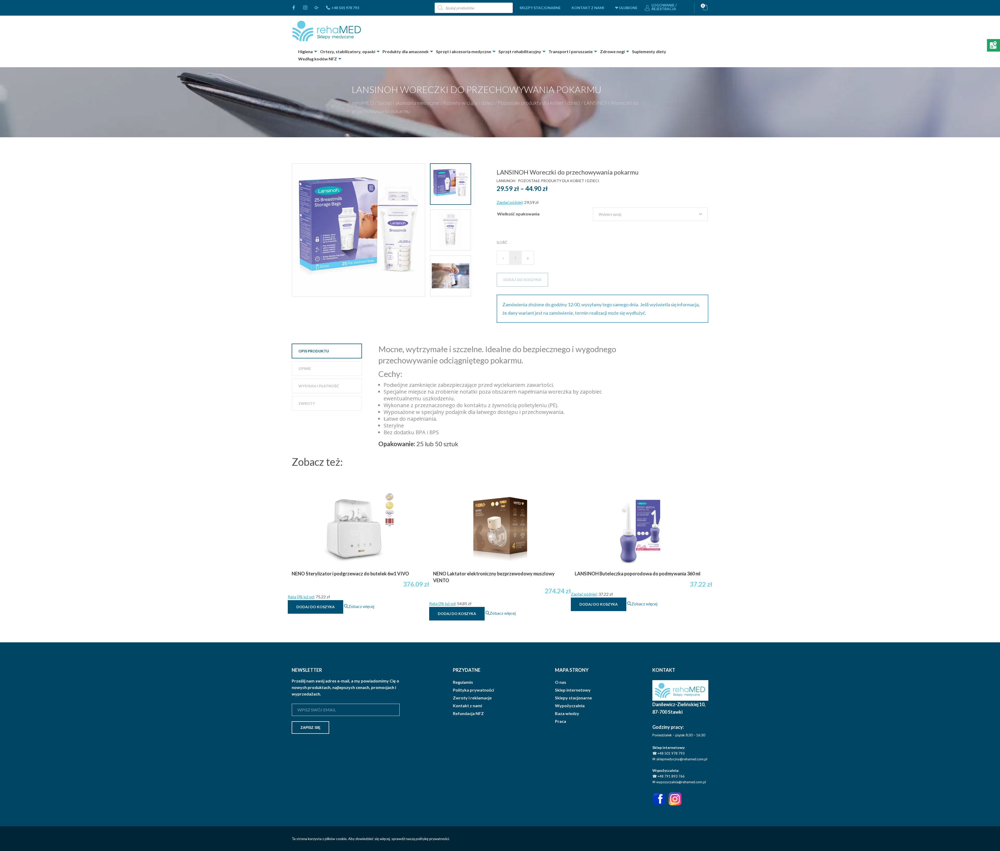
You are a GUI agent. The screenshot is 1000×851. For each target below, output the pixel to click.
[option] (359, 230)
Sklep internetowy (573, 690)
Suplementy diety (649, 51)
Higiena (305, 51)
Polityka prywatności (473, 690)
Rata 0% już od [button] (301, 596)
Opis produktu (313, 351)
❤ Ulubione (626, 7)
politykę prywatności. (433, 838)
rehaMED (363, 103)
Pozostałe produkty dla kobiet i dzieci (539, 103)
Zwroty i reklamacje (472, 698)
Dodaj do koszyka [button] (315, 607)
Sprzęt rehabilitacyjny (519, 51)
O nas (560, 682)
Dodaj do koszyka (522, 280)
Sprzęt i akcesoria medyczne (463, 51)
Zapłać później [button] (509, 202)
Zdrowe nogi (612, 51)
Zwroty (306, 403)
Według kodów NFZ (317, 58)
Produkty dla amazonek (406, 51)
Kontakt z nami (588, 7)
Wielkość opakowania (518, 213)
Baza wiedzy (567, 713)
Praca (560, 721)
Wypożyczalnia (570, 706)
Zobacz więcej (361, 606)
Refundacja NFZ (468, 713)
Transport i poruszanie (570, 51)
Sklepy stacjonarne (540, 7)
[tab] (327, 351)
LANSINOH (506, 180)
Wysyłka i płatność (318, 386)
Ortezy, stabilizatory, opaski (347, 51)
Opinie (304, 368)
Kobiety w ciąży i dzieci (468, 103)
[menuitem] (540, 8)
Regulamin (463, 682)
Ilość (502, 242)
